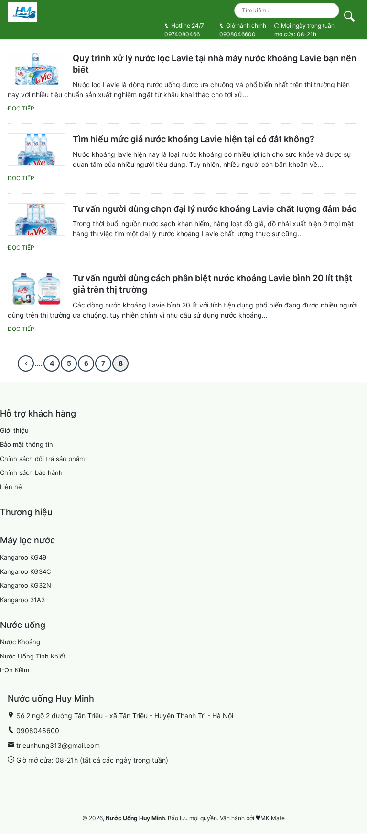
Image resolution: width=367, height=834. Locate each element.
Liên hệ (11, 487)
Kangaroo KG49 (23, 557)
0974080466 (184, 30)
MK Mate (272, 818)
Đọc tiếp (21, 108)
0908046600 (242, 30)
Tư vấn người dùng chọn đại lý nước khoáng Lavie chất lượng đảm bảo (215, 209)
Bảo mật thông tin (26, 444)
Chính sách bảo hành (31, 472)
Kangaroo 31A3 (22, 600)
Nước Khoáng (20, 642)
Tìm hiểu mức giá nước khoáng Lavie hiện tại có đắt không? (193, 139)
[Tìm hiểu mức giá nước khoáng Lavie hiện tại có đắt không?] (36, 149)
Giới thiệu (14, 430)
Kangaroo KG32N (25, 585)
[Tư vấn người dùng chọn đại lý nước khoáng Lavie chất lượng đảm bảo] (36, 219)
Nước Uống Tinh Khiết (33, 656)
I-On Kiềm (14, 670)
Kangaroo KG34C (25, 571)
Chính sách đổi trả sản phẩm (42, 458)
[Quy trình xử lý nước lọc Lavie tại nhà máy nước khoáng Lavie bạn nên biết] (36, 69)
